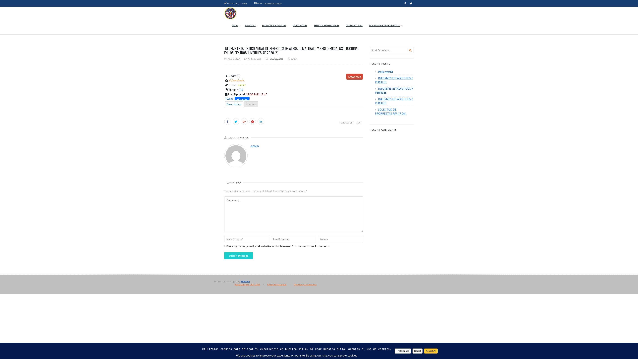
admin (255, 146)
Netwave (245, 281)
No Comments (254, 58)
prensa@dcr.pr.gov (273, 3)
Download (354, 76)
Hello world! (385, 71)
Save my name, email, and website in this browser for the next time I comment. (278, 246)
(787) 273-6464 (241, 3)
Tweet (229, 99)
